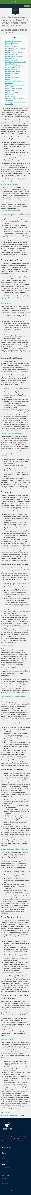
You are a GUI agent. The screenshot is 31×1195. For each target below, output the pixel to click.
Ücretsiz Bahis (9, 104)
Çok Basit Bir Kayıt (10, 96)
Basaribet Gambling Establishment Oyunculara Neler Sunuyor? (14, 67)
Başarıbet (7, 79)
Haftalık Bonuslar (10, 94)
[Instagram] (15, 2)
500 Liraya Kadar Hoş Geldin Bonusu (15, 49)
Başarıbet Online (9, 87)
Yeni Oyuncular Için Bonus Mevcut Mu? (15, 102)
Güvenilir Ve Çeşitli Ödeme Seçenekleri (15, 62)
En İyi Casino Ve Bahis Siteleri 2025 (14, 81)
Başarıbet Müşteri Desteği (12, 73)
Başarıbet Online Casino (11, 43)
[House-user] (10, 1147)
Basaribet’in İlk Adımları (11, 60)
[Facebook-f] (13, 2)
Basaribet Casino (9, 91)
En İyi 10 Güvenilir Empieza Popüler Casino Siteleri (14, 99)
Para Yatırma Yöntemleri (11, 93)
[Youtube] (18, 2)
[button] (2, 6)
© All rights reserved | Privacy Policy (15, 1190)
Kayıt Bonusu (8, 83)
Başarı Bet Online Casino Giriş (13, 72)
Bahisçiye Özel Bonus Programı (13, 89)
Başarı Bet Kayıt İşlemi (11, 64)
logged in (10, 1115)
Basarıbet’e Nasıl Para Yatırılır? (13, 52)
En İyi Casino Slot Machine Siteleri (14, 85)
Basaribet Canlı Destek (11, 47)
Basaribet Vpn (9, 75)
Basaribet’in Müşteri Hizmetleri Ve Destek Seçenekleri (14, 57)
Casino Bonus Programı (11, 54)
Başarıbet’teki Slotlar (11, 70)
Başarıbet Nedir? (9, 45)
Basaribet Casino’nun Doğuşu (13, 77)
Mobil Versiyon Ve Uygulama (13, 41)
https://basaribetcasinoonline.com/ (10, 210)
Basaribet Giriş (9, 51)
